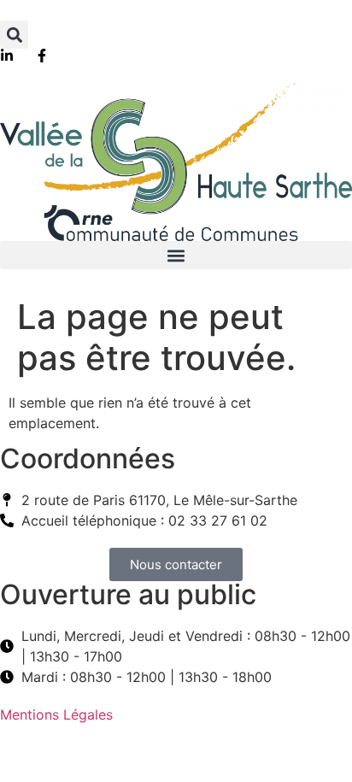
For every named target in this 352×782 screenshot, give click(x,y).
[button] (14, 35)
